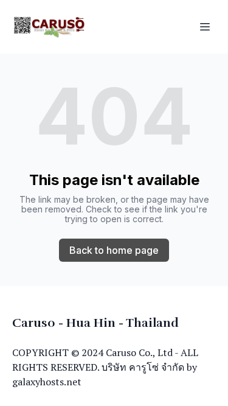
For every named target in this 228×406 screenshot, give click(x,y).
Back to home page (114, 250)
